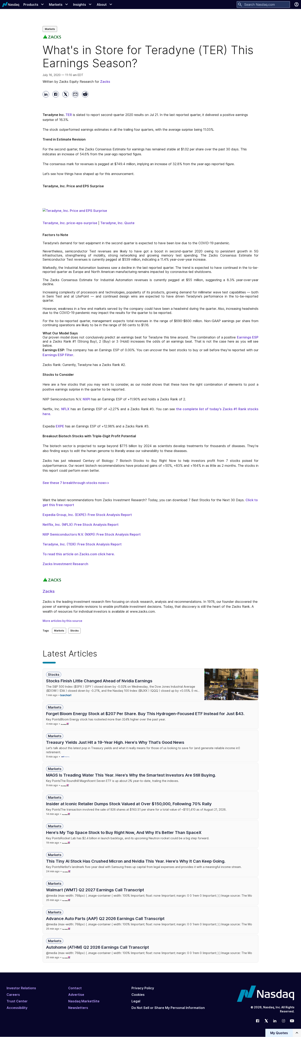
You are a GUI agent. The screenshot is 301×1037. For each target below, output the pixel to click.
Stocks (74, 630)
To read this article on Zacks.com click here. (79, 554)
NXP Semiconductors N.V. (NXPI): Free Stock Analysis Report (92, 534)
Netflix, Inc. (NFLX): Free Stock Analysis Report (81, 524)
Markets (50, 29)
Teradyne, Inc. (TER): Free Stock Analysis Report (82, 544)
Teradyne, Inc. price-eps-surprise (70, 223)
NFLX (65, 409)
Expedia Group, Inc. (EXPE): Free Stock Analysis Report (87, 515)
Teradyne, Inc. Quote (117, 223)
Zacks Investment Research (65, 564)
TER (69, 115)
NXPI (86, 399)
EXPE (60, 426)
